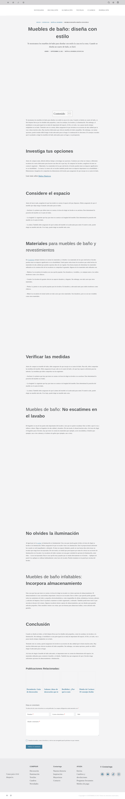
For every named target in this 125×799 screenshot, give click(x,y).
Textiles (33, 777)
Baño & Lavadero (70, 51)
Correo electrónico (58, 714)
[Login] (113, 2)
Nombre (30, 714)
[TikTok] (18, 2)
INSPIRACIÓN (104, 10)
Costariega (31, 260)
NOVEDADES (39, 10)
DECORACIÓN (53, 10)
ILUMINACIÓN (67, 10)
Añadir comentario (33, 721)
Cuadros (33, 780)
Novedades (34, 784)
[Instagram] (23, 2)
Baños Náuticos (44, 176)
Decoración (34, 771)
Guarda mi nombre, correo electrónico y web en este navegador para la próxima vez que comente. (53, 740)
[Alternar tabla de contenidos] (68, 113)
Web (78, 714)
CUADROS (91, 10)
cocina (39, 543)
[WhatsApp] (13, 2)
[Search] (109, 2)
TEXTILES (80, 10)
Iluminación (34, 774)
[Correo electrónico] (8, 2)
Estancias (80, 51)
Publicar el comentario (34, 746)
